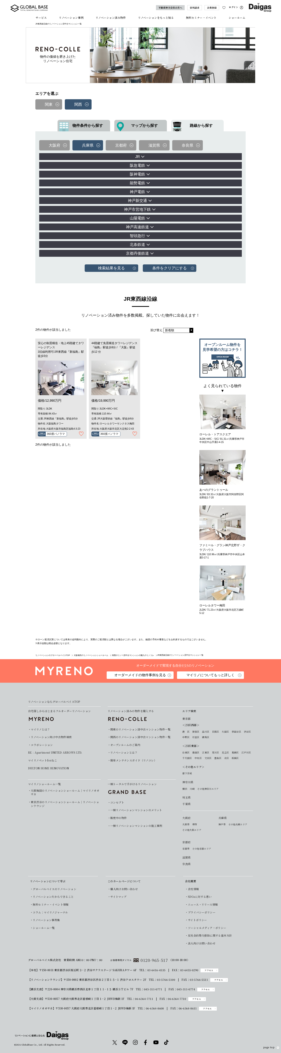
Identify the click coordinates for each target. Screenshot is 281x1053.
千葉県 (186, 804)
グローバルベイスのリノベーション (54, 889)
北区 (226, 758)
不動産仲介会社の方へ (170, 7)
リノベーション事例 (71, 18)
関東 (49, 104)
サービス (41, 18)
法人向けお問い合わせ (201, 943)
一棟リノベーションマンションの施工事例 (136, 826)
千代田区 (187, 758)
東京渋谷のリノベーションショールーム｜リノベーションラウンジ (65, 804)
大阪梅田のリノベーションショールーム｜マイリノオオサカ (65, 792)
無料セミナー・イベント (201, 18)
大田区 (225, 731)
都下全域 (187, 773)
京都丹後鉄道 (137, 253)
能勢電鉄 (137, 183)
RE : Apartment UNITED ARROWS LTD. (55, 752)
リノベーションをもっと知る (156, 18)
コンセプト (117, 802)
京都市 (185, 848)
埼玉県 (186, 797)
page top (269, 1047)
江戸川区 (246, 752)
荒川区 (215, 752)
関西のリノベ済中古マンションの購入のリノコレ (133, 655)
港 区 (185, 731)
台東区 (185, 752)
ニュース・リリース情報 (203, 904)
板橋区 (235, 758)
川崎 (192, 788)
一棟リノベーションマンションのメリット (136, 810)
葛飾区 (235, 752)
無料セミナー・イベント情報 (50, 904)
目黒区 (215, 731)
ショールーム (237, 18)
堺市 (194, 824)
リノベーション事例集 (46, 920)
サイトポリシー (197, 920)
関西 (78, 104)
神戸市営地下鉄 (137, 209)
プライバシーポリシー (201, 912)
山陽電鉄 (137, 218)
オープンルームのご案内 (125, 745)
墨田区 (195, 752)
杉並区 (195, 737)
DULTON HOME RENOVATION (48, 768)
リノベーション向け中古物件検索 (51, 737)
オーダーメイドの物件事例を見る (140, 675)
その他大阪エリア (191, 829)
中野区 (185, 737)
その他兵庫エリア (237, 824)
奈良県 (186, 864)
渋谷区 (247, 731)
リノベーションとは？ (123, 752)
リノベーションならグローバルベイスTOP (54, 702)
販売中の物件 (118, 818)
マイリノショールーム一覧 (44, 784)
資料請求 (194, 7)
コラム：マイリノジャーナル (50, 912)
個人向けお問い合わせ (124, 889)
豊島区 (217, 758)
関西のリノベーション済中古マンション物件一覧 (140, 737)
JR (137, 156)
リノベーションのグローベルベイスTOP (52, 655)
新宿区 (195, 731)
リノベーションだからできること (53, 897)
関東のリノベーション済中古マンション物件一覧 (140, 729)
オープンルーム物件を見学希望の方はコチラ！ (223, 350)
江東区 (205, 752)
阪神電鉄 (137, 174)
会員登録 (212, 7)
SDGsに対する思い (200, 897)
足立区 (225, 752)
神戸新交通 (137, 200)
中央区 (198, 758)
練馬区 (205, 737)
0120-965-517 (154, 960)
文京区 (208, 758)
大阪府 (186, 818)
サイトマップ (118, 897)
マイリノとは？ (40, 729)
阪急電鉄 (137, 165)
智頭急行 (137, 236)
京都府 (186, 842)
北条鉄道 (137, 244)
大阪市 (185, 824)
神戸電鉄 (137, 192)
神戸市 (222, 824)
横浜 (184, 788)
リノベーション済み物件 (111, 18)
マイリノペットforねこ (42, 760)
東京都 (186, 719)
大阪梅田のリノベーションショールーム (91, 655)
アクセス (209, 970)
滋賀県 (186, 857)
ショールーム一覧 (44, 928)
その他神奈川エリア (207, 788)
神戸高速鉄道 (137, 227)
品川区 (205, 731)
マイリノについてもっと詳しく (210, 675)
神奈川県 (187, 782)
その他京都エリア (201, 848)
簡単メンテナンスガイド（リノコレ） (133, 760)
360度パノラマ (56, 433)
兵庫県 (222, 818)
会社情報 (193, 889)
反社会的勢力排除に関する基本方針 (210, 935)
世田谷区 (236, 731)
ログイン (233, 7)
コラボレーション (42, 745)
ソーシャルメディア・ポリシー (207, 928)
